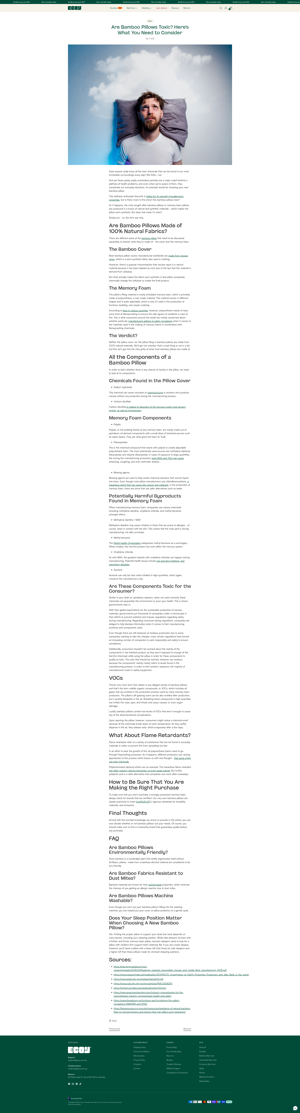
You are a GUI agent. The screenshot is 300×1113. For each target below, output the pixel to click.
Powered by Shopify (74, 1104)
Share (114, 1021)
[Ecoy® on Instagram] (73, 1084)
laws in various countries (135, 310)
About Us (170, 1056)
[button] (295, 1108)
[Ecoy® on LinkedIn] (76, 1084)
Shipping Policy (140, 1047)
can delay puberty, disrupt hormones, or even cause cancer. (140, 770)
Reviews (169, 1060)
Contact (137, 1068)
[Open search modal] (221, 8)
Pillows (202, 1072)
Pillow (150, 21)
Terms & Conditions (141, 1051)
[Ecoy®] (75, 8)
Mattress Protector (206, 1077)
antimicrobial (154, 884)
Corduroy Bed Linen (207, 1064)
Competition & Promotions (177, 1072)
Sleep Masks (204, 1081)
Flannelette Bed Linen (208, 1060)
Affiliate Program (173, 1068)
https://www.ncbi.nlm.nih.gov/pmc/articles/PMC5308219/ (143, 983)
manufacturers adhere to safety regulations (150, 321)
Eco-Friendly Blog (173, 1051)
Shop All (202, 1047)
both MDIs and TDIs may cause (168, 458)
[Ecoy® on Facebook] (69, 1084)
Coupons (137, 1064)
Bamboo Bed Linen (206, 1056)
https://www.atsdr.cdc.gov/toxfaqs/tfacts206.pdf (138, 979)
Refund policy (139, 1056)
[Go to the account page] (225, 8)
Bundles (202, 1051)
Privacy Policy (139, 1060)
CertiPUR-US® (143, 801)
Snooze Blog (171, 1047)
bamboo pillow (149, 238)
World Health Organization (127, 543)
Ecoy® (82, 1102)
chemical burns (155, 392)
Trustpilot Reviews (173, 1064)
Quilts (201, 1068)
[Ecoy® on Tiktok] (80, 1084)
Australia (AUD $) (76, 1098)
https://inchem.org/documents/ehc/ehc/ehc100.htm (140, 987)
